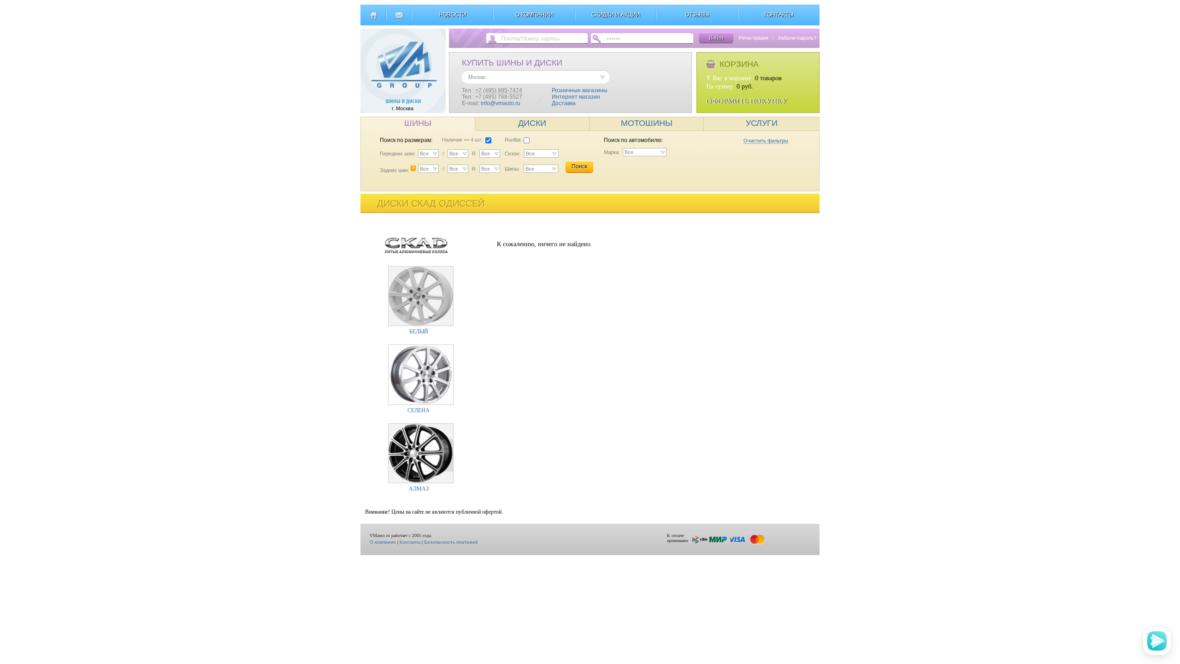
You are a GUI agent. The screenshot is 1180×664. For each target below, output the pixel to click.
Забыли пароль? (797, 38)
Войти (716, 38)
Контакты (410, 542)
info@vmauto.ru (500, 103)
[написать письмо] (399, 19)
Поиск (579, 166)
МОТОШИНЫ (647, 123)
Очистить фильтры (765, 140)
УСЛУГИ (762, 123)
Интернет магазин (576, 97)
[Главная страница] (373, 19)
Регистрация (753, 38)
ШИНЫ (417, 123)
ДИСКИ (532, 123)
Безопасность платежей (451, 542)
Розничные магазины (580, 90)
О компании (383, 542)
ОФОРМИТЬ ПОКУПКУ (746, 101)
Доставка (564, 103)
